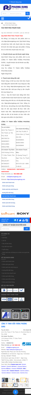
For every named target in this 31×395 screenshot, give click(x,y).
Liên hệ (4, 240)
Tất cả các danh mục (5, 13)
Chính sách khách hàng (8, 206)
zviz (18, 373)
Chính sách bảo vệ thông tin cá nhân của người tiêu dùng (15, 253)
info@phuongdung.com (14, 176)
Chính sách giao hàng (8, 186)
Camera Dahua (22, 366)
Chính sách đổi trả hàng (8, 202)
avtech (27, 370)
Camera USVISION (17, 368)
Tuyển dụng (5, 249)
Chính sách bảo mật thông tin (10, 189)
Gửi (27, 229)
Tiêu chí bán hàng (7, 243)
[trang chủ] (2, 23)
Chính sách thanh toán (8, 182)
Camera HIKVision (12, 366)
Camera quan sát (16, 364)
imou (26, 373)
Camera (22, 370)
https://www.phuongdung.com (16, 179)
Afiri (24, 368)
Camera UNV (5, 370)
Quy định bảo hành (7, 246)
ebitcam (8, 373)
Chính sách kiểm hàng (8, 199)
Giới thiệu (4, 237)
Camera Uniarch (14, 370)
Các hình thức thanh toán (9, 196)
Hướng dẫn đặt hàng (7, 192)
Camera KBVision (6, 368)
